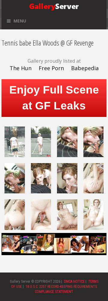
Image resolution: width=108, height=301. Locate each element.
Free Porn (51, 68)
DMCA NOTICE (74, 281)
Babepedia (85, 68)
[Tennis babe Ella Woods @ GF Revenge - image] (14, 141)
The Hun (21, 68)
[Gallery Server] (54, 5)
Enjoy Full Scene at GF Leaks (54, 98)
